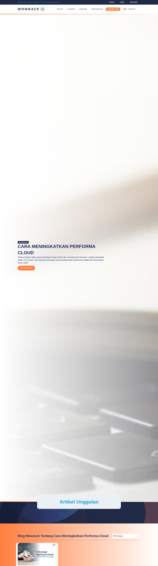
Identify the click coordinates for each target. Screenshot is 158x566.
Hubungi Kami (113, 9)
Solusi (60, 9)
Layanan (71, 9)
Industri (83, 9)
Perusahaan (97, 9)
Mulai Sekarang (26, 268)
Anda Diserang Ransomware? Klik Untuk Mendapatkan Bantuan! (40, 2)
